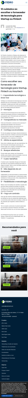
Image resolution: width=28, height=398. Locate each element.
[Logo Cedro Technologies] (7, 3)
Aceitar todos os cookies (7, 395)
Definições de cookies (19, 395)
